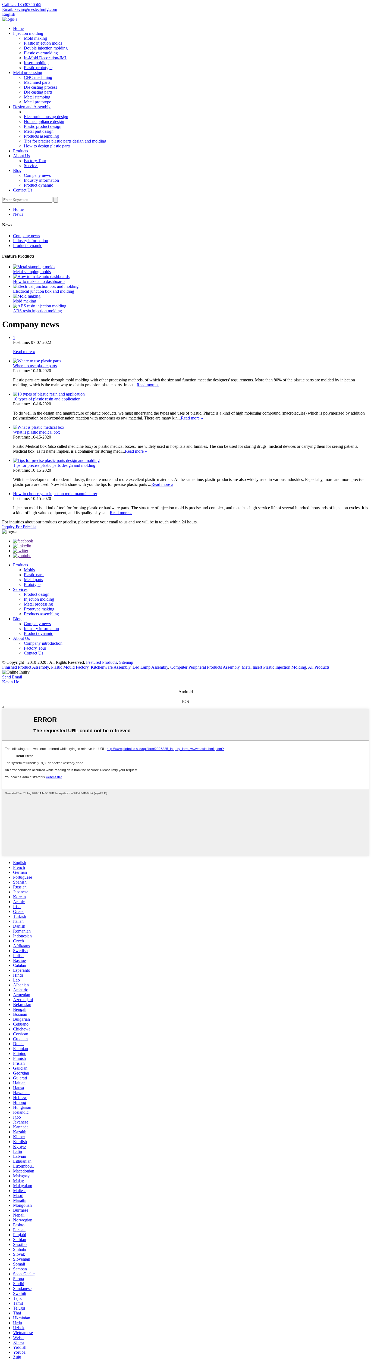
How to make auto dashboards (39, 281)
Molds (29, 569)
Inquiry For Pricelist (19, 526)
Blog (17, 170)
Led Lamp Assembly (150, 667)
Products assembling (41, 136)
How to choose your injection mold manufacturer (55, 493)
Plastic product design (42, 126)
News (18, 214)
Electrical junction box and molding (43, 291)
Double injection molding (46, 48)
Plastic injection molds (43, 43)
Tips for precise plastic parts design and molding (65, 141)
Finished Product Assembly (25, 667)
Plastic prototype (38, 67)
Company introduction (43, 643)
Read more (24, 351)
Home (18, 28)
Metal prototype (37, 102)
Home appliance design (44, 121)
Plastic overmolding (41, 53)
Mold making (35, 38)
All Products (318, 667)
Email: (29, 9)
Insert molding (36, 62)
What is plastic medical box (36, 432)
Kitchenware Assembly (110, 667)
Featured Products (101, 662)
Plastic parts (34, 574)
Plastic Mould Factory (70, 667)
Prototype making (39, 609)
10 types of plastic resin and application (46, 399)
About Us (21, 155)
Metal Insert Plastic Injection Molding (274, 667)
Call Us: (21, 4)
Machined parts (37, 82)
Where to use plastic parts (35, 365)
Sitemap (126, 662)
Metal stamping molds (32, 271)
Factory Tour (35, 160)
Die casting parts (38, 92)
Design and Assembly (32, 106)
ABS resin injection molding (37, 310)
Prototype (32, 584)
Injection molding (28, 33)
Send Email (12, 677)
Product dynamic (38, 185)
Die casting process (40, 87)
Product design (36, 594)
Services (31, 165)
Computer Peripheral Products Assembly (205, 667)
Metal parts (33, 579)
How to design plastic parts (47, 146)
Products (20, 151)
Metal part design (39, 131)
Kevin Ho (10, 682)
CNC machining (38, 77)
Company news (37, 175)
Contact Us (22, 190)
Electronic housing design (46, 116)
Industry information (41, 180)
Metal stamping (37, 97)
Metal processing (27, 72)
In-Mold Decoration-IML (45, 57)
